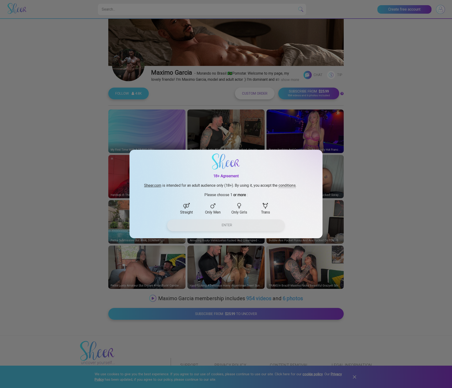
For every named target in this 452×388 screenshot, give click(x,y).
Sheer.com (152, 185)
